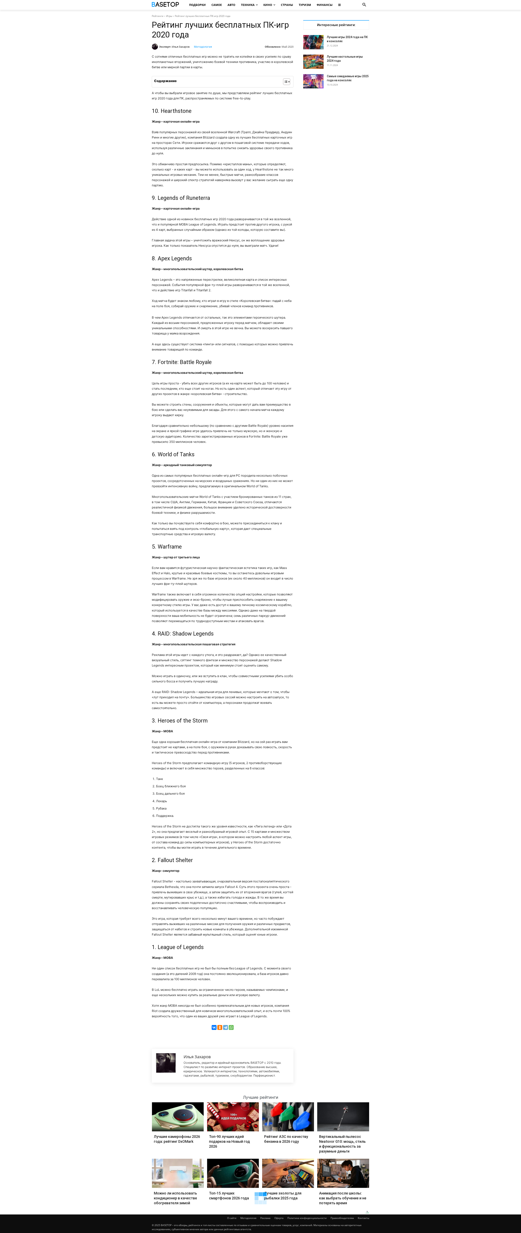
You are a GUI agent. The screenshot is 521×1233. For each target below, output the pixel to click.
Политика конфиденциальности (307, 1218)
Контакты (363, 1218)
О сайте (231, 1218)
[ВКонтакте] (214, 1027)
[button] (364, 5)
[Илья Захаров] (155, 47)
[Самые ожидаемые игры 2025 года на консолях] (313, 81)
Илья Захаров (180, 46)
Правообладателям (342, 1218)
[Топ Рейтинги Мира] (166, 5)
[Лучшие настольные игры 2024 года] (313, 62)
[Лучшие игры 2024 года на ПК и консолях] (313, 42)
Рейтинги (157, 16)
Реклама (265, 1218)
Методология (203, 46)
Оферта (278, 1218)
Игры (169, 16)
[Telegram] (225, 1027)
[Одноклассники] (219, 1027)
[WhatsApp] (231, 1027)
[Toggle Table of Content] (284, 81)
